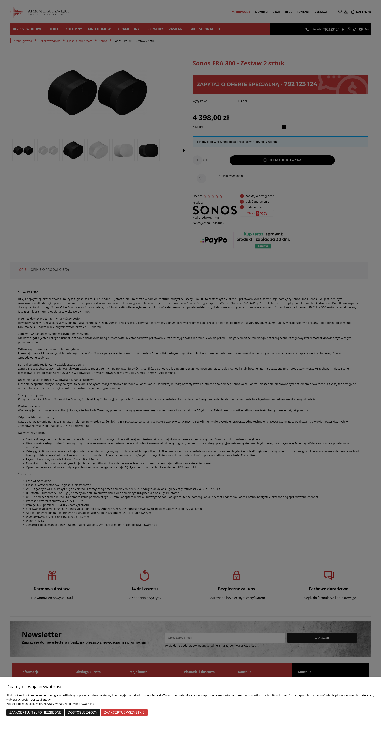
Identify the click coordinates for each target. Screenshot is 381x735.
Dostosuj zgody (82, 712)
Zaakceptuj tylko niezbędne (35, 712)
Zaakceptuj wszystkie (124, 712)
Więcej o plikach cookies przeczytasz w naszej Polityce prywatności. (50, 704)
